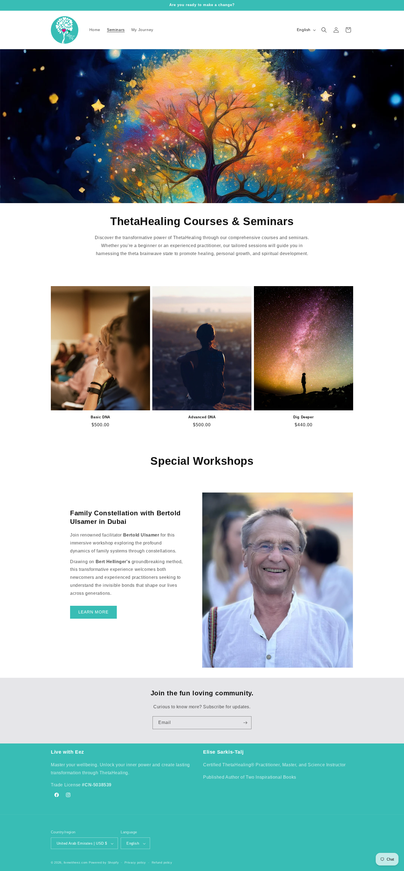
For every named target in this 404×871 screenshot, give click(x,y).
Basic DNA (100, 417)
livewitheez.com (76, 862)
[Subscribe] (245, 722)
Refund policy (162, 862)
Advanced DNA (201, 417)
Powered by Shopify (104, 862)
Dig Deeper (303, 417)
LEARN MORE (93, 612)
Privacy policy (135, 862)
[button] (324, 30)
